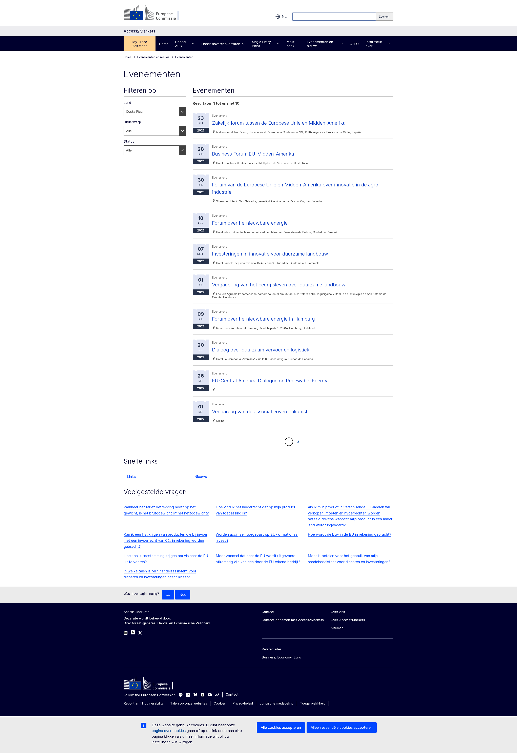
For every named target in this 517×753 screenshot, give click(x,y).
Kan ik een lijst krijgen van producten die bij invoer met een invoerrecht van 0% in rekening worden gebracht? (165, 540)
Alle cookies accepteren (281, 727)
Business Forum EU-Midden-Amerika (253, 154)
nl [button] (284, 16)
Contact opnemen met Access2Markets (293, 620)
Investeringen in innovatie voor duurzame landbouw (270, 254)
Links (131, 476)
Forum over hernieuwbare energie (250, 223)
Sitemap (337, 628)
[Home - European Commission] (153, 684)
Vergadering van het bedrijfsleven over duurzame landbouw (279, 285)
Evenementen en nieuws (320, 44)
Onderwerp (132, 122)
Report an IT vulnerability (144, 703)
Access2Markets (136, 612)
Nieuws (200, 476)
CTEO (354, 44)
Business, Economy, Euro (281, 657)
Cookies (220, 703)
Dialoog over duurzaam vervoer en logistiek (260, 350)
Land (127, 103)
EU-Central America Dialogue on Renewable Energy (269, 381)
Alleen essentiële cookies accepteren (342, 727)
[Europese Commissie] (156, 13)
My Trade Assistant (139, 44)
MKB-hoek (291, 44)
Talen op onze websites (188, 703)
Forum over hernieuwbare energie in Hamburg (263, 319)
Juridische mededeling (276, 703)
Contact (232, 694)
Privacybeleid (242, 703)
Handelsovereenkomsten (220, 44)
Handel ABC (180, 44)
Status (129, 141)
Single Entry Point (261, 44)
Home (163, 44)
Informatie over (374, 44)
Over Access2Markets (348, 620)
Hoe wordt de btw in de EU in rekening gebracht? (349, 534)
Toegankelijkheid (312, 703)
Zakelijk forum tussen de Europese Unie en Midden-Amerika (279, 123)
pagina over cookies (169, 731)
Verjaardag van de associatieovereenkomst (259, 411)
